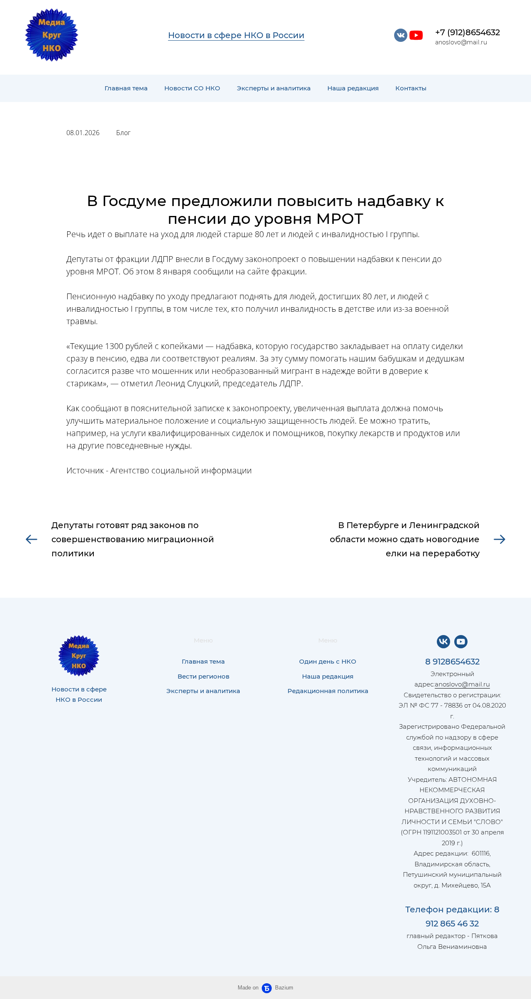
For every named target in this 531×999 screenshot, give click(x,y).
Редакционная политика (327, 691)
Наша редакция (353, 88)
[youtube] (416, 35)
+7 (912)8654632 (467, 32)
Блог (123, 132)
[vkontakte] (400, 35)
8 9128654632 (452, 662)
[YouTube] (461, 641)
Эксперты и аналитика (274, 88)
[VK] (443, 641)
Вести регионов (203, 676)
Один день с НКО (327, 661)
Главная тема (126, 88)
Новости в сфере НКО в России (236, 35)
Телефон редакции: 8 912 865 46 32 (452, 916)
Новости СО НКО (192, 88)
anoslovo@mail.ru (462, 684)
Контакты (410, 88)
